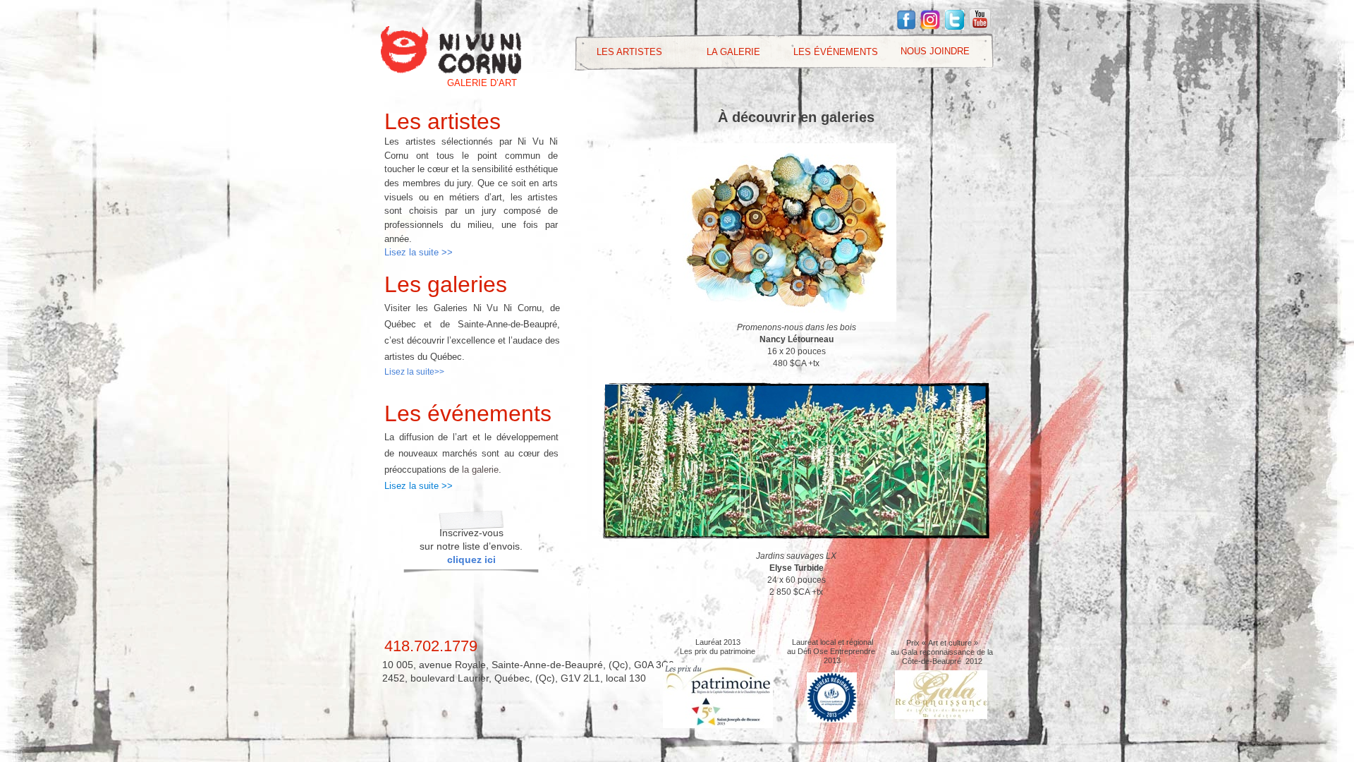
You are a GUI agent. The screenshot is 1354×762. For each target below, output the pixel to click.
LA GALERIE (733, 52)
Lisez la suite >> (418, 252)
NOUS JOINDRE (935, 51)
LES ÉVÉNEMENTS (835, 52)
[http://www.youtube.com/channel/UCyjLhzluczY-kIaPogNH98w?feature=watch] (980, 26)
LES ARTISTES (629, 52)
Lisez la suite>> (414, 372)
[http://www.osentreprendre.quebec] (832, 719)
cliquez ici (471, 559)
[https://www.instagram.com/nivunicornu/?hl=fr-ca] (930, 26)
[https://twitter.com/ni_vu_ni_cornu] (954, 26)
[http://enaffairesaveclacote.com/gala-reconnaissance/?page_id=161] (941, 715)
